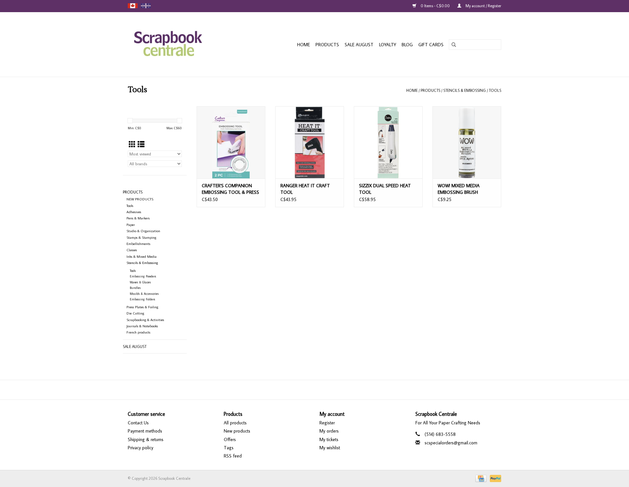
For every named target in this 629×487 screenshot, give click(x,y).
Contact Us (138, 423)
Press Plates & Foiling (142, 307)
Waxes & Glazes (140, 282)
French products (138, 332)
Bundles (135, 288)
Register (327, 423)
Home (303, 45)
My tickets (328, 439)
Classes (131, 250)
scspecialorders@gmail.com (451, 443)
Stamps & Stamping (141, 237)
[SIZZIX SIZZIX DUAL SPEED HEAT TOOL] (388, 142)
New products (237, 431)
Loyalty (387, 45)
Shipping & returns (145, 439)
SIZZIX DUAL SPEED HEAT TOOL (385, 189)
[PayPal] (494, 478)
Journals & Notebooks (142, 326)
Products (327, 45)
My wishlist (329, 448)
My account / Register (483, 5)
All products (235, 423)
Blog (407, 45)
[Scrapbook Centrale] (180, 44)
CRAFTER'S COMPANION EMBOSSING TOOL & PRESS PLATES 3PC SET (230, 189)
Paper (130, 224)
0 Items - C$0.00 (435, 5)
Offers (230, 439)
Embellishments (138, 243)
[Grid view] (132, 144)
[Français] (146, 5)
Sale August (359, 45)
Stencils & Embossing (464, 90)
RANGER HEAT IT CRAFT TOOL (305, 189)
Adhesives (133, 212)
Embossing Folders (142, 299)
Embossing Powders (143, 276)
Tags (229, 448)
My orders (329, 431)
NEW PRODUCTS (139, 199)
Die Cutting (135, 313)
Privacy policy (140, 448)
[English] (133, 5)
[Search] (454, 44)
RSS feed (233, 456)
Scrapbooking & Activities (145, 319)
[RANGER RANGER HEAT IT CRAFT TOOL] (309, 142)
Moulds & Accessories (144, 294)
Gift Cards (431, 45)
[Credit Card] (480, 478)
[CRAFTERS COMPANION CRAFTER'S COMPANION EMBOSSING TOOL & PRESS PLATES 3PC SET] (231, 142)
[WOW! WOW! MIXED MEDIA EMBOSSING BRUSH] (466, 142)
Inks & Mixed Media (141, 256)
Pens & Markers (138, 218)
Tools (495, 90)
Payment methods (145, 431)
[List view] (141, 144)
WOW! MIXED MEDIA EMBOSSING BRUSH (459, 189)
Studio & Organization (143, 231)
